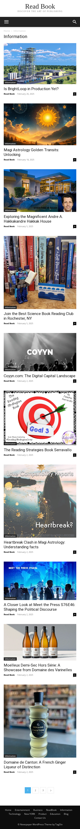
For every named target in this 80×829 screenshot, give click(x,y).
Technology (15, 814)
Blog (66, 814)
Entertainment (22, 810)
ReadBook (51, 810)
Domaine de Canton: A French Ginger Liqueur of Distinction (35, 764)
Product (43, 814)
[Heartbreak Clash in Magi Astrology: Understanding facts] (40, 501)
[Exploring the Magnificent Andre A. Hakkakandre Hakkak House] (40, 190)
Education (55, 814)
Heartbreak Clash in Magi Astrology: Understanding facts (34, 544)
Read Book (9, 93)
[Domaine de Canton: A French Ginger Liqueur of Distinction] (40, 721)
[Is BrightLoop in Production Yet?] (40, 63)
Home (7, 30)
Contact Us (40, 817)
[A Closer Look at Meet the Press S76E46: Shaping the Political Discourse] (40, 581)
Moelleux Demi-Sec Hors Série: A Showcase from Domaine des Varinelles (38, 667)
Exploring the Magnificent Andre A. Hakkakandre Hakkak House (33, 219)
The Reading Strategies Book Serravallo (38, 450)
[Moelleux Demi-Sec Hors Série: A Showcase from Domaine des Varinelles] (40, 642)
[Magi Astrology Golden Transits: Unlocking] (40, 124)
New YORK (29, 814)
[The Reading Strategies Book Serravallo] (40, 418)
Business (38, 810)
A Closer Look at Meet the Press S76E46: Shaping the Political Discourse (39, 607)
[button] (6, 22)
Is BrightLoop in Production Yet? (31, 89)
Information (10, 82)
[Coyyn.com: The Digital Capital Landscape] (40, 352)
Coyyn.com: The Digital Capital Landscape (39, 376)
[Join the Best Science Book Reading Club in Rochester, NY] (40, 272)
